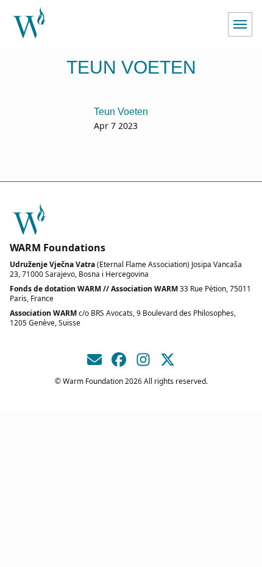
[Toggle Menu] (240, 24)
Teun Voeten (121, 111)
